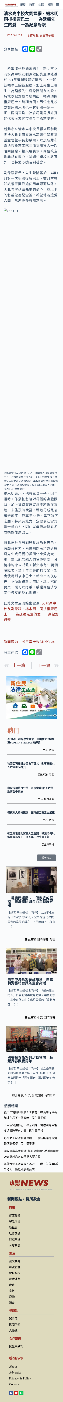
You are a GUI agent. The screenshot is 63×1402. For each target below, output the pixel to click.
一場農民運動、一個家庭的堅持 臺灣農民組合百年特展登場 (30, 901)
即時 (23, 4)
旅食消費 (49, 799)
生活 (41, 4)
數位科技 (14, 1273)
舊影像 (13, 1318)
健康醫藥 (14, 1215)
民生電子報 (47, 35)
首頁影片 (49, 1095)
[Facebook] (11, 1393)
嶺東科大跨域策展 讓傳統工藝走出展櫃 (31, 812)
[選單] (57, 4)
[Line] (21, 1393)
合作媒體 (32, 35)
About (13, 1366)
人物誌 (13, 1330)
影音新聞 (42, 939)
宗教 (12, 1290)
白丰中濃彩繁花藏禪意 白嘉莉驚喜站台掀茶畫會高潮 (30, 981)
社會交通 (14, 1233)
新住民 (13, 1227)
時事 (32, 4)
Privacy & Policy (20, 1378)
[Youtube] (16, 1393)
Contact (14, 1384)
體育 (12, 1302)
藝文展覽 (30, 939)
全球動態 (14, 1245)
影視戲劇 (14, 1267)
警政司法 (43, 774)
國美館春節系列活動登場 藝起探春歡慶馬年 (30, 1059)
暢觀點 (51, 4)
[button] (46, 857)
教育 (51, 750)
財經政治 (14, 1239)
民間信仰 (14, 1324)
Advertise (15, 1372)
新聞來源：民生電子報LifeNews (29, 641)
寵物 (12, 1296)
